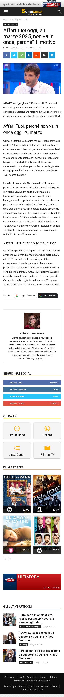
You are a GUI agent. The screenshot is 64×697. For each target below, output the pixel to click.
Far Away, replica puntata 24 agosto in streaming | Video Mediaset (36, 636)
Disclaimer (19, 680)
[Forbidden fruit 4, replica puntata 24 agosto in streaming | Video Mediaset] (9, 655)
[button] (59, 11)
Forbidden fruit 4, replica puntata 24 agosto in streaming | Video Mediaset (39, 654)
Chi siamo (9, 677)
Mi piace (54, 382)
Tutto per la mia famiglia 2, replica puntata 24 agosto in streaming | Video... (36, 618)
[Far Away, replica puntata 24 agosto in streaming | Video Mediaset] (9, 637)
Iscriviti (54, 403)
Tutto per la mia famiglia (30, 626)
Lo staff (20, 677)
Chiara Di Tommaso (15, 48)
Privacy (53, 677)
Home (6, 19)
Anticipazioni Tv (19, 19)
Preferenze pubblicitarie (38, 680)
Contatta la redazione (37, 677)
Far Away (23, 644)
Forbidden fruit (26, 662)
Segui (55, 389)
